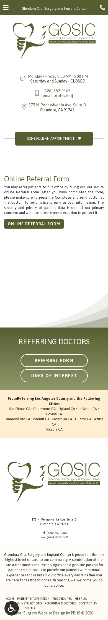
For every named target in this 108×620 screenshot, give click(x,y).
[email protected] (57, 95)
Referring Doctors (60, 603)
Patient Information (33, 598)
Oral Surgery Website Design (40, 613)
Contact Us (87, 603)
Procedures (62, 598)
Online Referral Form (34, 224)
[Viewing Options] (11, 608)
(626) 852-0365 (56, 91)
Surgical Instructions (24, 603)
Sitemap (31, 608)
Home (10, 598)
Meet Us (80, 598)
